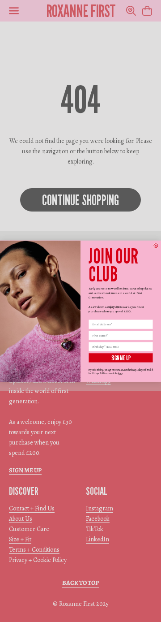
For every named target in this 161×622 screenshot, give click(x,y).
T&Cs (122, 369)
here (120, 373)
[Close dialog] (156, 245)
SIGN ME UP (120, 358)
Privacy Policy (135, 369)
